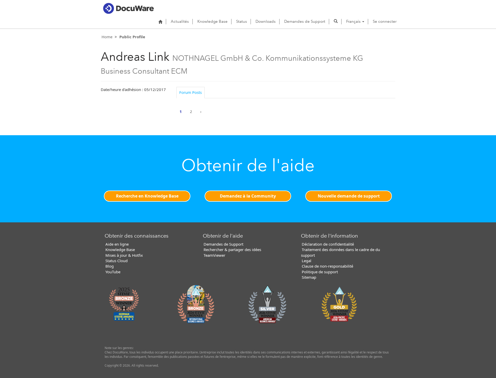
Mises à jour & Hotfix (124, 255)
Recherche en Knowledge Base (147, 196)
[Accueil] (160, 21)
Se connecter (385, 21)
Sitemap (309, 277)
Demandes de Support (304, 21)
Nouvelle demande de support (349, 196)
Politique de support (320, 271)
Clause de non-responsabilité (327, 266)
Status (241, 21)
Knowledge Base (212, 21)
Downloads (265, 21)
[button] (335, 21)
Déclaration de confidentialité (328, 244)
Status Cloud (116, 260)
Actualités (180, 21)
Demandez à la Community (248, 196)
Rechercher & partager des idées (232, 249)
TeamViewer (214, 255)
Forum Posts (190, 92)
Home (107, 36)
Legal (306, 260)
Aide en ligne (117, 244)
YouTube (112, 271)
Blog (109, 266)
